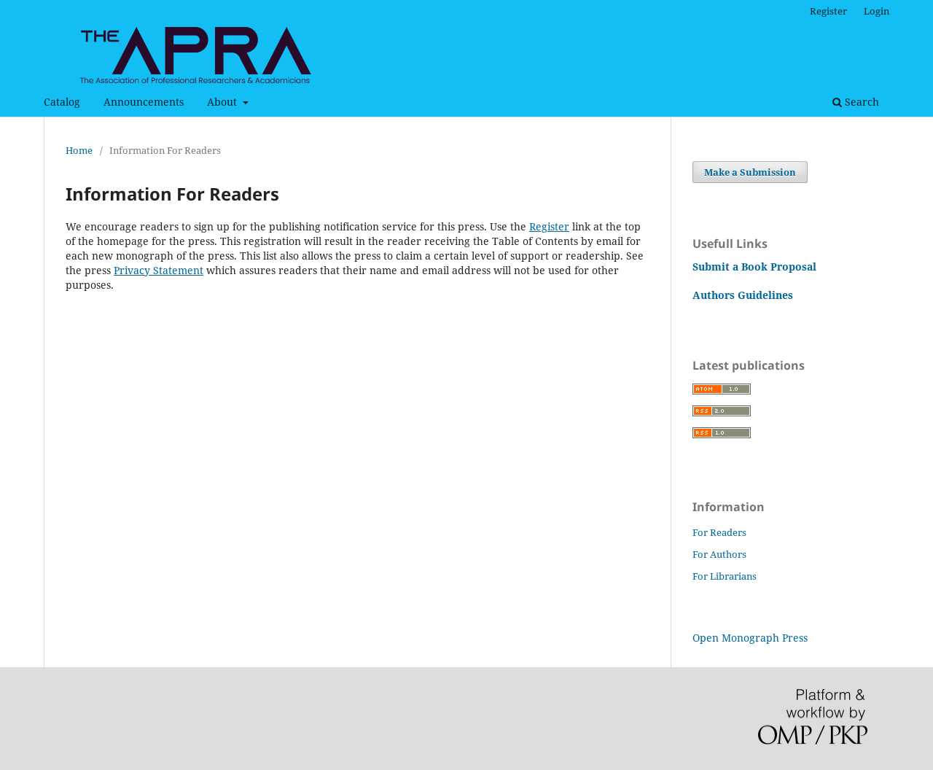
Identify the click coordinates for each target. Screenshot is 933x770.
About (223, 102)
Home (79, 150)
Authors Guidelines (742, 295)
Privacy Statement (158, 270)
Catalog (62, 102)
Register (828, 11)
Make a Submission (750, 172)
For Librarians (724, 576)
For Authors (719, 554)
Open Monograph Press (750, 638)
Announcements (144, 102)
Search (860, 102)
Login (876, 11)
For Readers (719, 532)
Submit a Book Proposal (754, 266)
